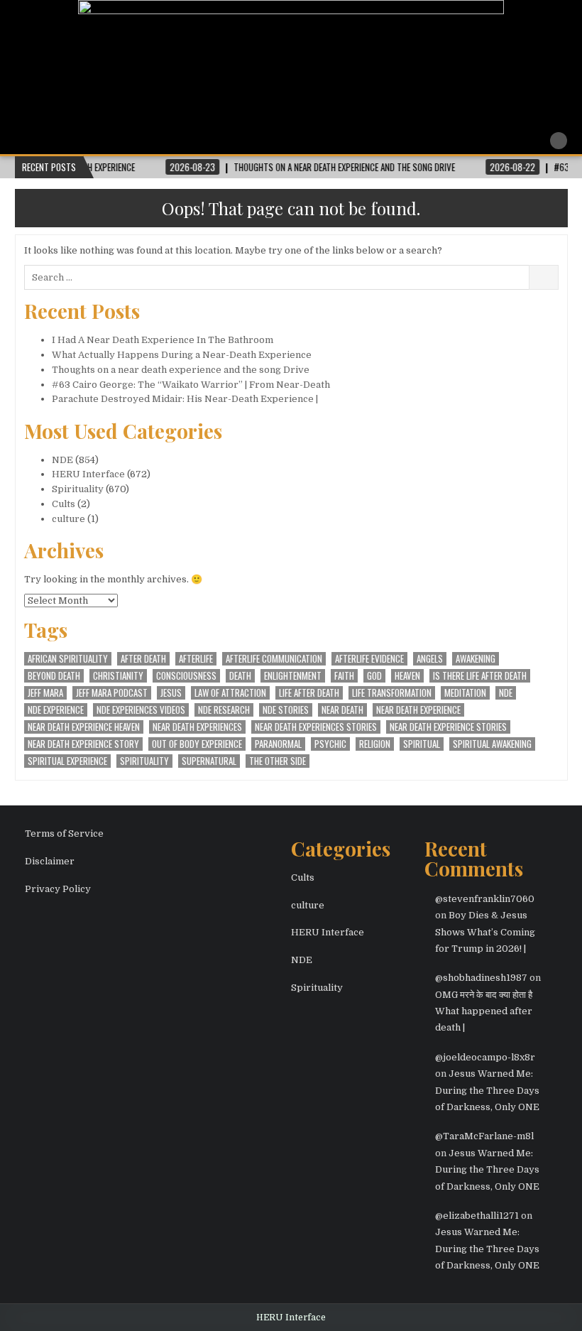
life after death (309, 693)
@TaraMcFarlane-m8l (484, 1136)
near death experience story (83, 744)
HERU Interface (88, 474)
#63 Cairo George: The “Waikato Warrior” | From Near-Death (191, 384)
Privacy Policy (58, 889)
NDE (62, 460)
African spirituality (68, 659)
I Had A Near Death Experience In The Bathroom (162, 340)
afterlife (196, 659)
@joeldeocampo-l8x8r (485, 1057)
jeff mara (45, 693)
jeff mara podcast (112, 693)
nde (505, 693)
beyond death (54, 676)
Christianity (118, 676)
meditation (465, 693)
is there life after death (480, 676)
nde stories (286, 710)
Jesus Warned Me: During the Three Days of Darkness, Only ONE (487, 1090)
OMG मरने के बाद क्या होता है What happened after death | (483, 1011)
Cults (63, 504)
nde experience (56, 710)
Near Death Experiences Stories (316, 727)
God (374, 676)
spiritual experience (67, 761)
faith (344, 676)
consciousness (186, 676)
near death (342, 710)
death (240, 676)
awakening (475, 659)
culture (68, 519)
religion (374, 744)
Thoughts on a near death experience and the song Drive (180, 369)
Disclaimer (50, 861)
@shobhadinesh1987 (481, 977)
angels (430, 659)
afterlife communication (274, 659)
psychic (330, 744)
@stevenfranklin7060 (484, 898)
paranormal (278, 744)
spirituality (144, 761)
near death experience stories (448, 727)
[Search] (558, 140)
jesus (171, 693)
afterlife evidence (369, 659)
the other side (277, 761)
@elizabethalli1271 (477, 1215)
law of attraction (230, 693)
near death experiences (197, 727)
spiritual (421, 744)
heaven (407, 676)
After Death (143, 659)
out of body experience (197, 744)
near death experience (418, 710)
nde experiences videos (141, 710)
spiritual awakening (492, 744)
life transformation (392, 693)
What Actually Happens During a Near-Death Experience (182, 354)
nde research (224, 710)
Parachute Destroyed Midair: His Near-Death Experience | (185, 398)
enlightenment (293, 676)
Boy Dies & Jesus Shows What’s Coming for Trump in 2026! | (485, 932)
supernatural (209, 761)
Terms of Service (64, 833)
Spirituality (78, 489)
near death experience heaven (84, 727)
